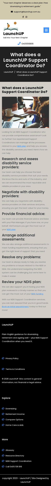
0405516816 (27, 43)
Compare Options (14, 419)
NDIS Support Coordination (19, 461)
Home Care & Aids (14, 425)
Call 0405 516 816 (14, 466)
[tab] (46, 30)
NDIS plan (21, 146)
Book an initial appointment (15, 306)
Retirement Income (15, 414)
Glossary (10, 450)
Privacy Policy (12, 358)
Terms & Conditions (15, 369)
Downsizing (11, 408)
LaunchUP (13, 33)
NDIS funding (37, 293)
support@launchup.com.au (27, 11)
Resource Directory (15, 455)
